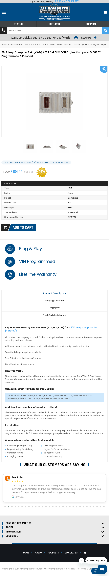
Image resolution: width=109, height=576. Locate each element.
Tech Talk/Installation (54, 314)
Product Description (54, 293)
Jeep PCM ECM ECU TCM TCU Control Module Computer (47, 44)
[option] (54, 101)
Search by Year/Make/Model (51, 37)
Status (18, 24)
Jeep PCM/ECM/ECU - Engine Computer (91, 44)
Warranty (54, 307)
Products (53, 552)
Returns (54, 24)
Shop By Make (16, 44)
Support (91, 24)
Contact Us (71, 552)
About (38, 552)
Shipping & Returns (54, 300)
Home (4, 44)
